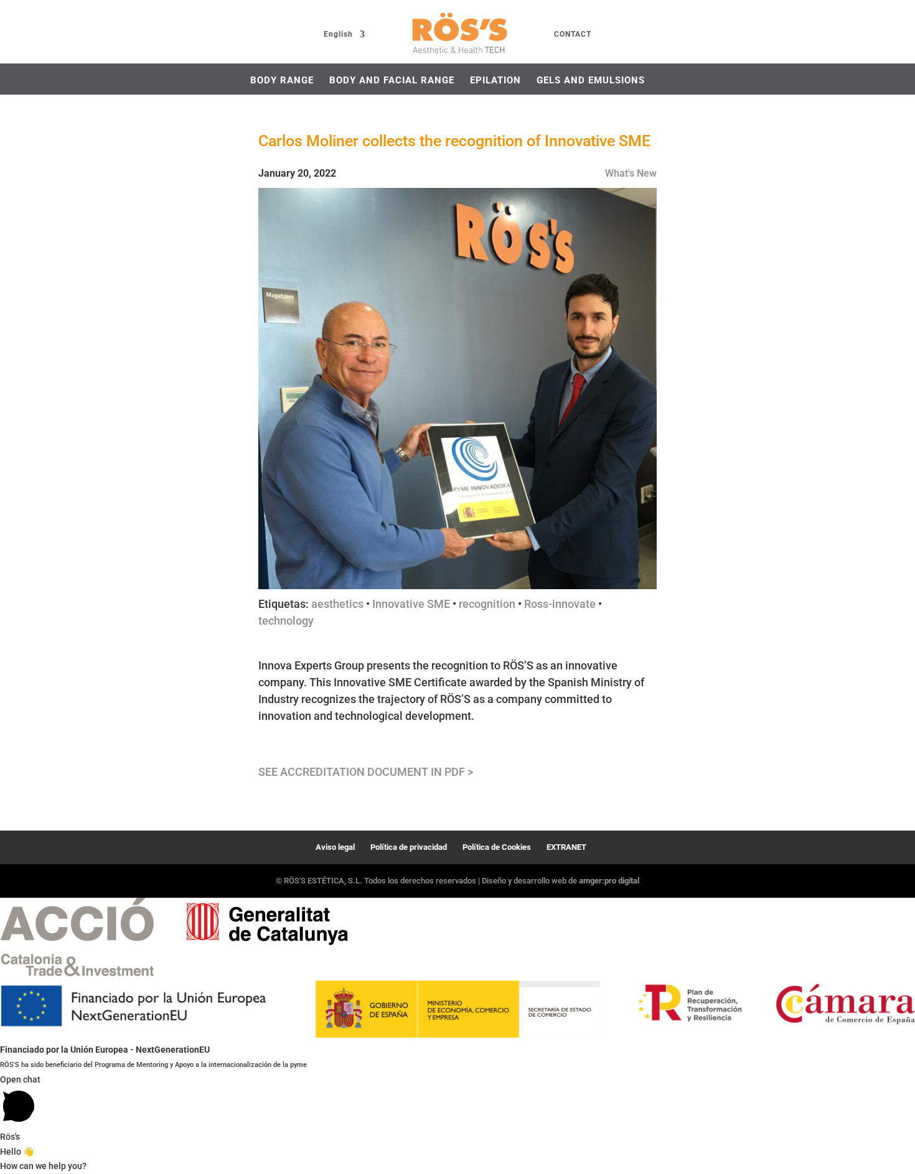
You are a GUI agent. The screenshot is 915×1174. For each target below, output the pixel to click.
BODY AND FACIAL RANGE (391, 80)
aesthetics (337, 603)
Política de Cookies (496, 847)
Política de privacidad (408, 847)
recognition (487, 603)
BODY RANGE (282, 80)
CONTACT (572, 34)
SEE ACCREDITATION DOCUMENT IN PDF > (365, 771)
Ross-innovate (560, 603)
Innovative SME (411, 603)
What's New (631, 173)
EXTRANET (566, 847)
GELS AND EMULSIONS (591, 80)
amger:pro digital (609, 880)
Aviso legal (335, 847)
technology (286, 620)
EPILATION (495, 80)
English (338, 34)
